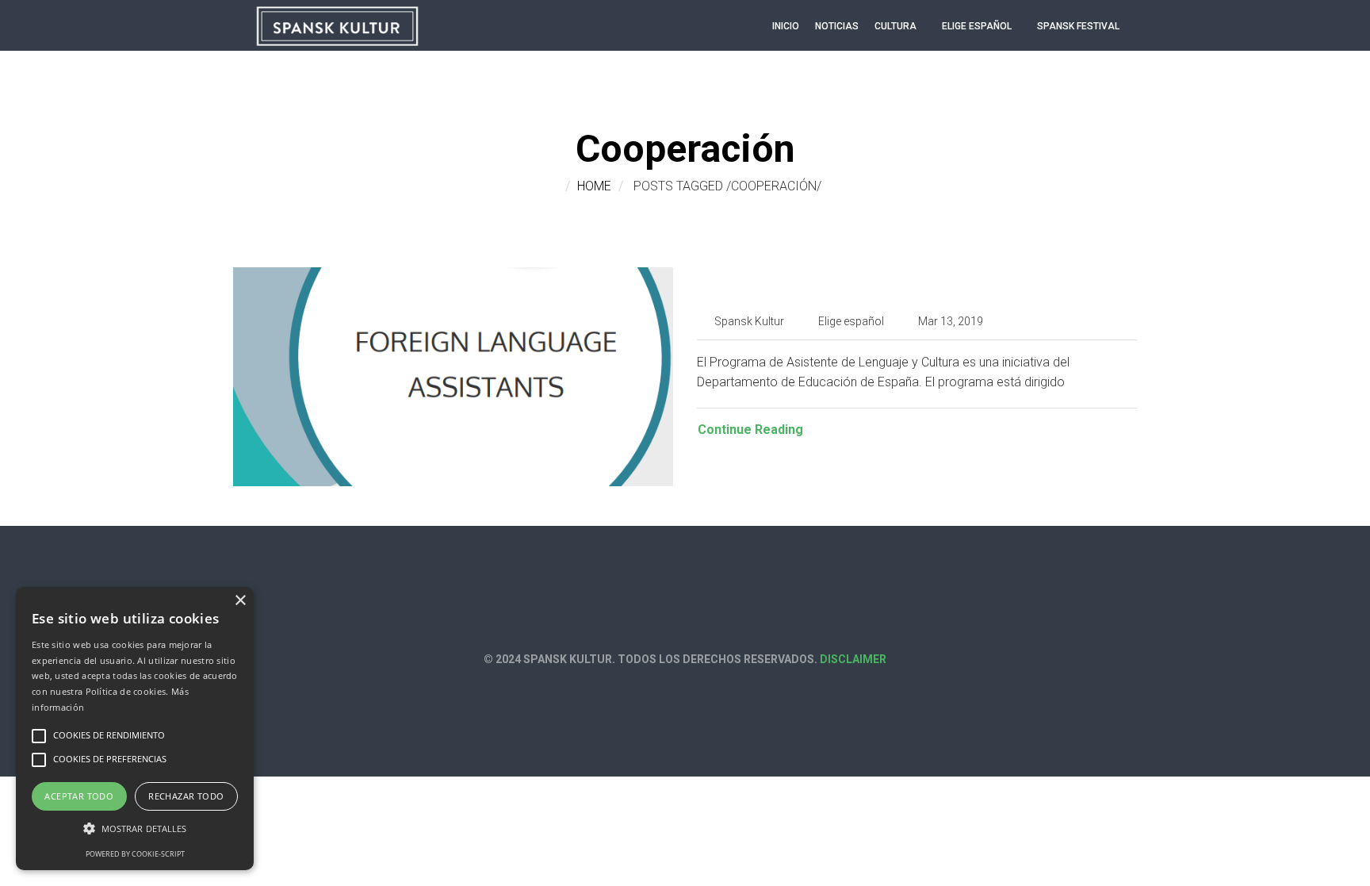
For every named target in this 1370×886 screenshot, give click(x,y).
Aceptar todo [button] (78, 796)
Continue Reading (750, 429)
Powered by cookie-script (135, 854)
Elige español (977, 26)
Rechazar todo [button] (186, 796)
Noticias (837, 26)
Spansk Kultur (749, 321)
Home (594, 186)
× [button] (240, 601)
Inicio (785, 26)
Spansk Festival (1078, 26)
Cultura (895, 26)
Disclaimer (853, 659)
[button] (135, 828)
